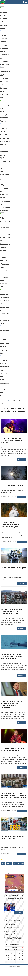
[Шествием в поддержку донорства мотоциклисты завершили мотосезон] (14, 555)
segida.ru (18, 966)
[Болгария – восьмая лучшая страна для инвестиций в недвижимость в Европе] (14, 597)
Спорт (12, 901)
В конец (22, 863)
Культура (8, 853)
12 (11, 955)
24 (6, 959)
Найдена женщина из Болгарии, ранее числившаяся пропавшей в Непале (5, 198)
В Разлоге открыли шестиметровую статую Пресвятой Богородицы (10, 525)
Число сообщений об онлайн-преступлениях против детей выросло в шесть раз (11, 656)
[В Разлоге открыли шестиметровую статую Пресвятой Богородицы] (14, 510)
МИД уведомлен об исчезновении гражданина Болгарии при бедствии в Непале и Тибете (5, 234)
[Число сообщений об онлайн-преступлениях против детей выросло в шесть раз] (14, 642)
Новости (8, 459)
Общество (9, 541)
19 (11, 957)
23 (22, 957)
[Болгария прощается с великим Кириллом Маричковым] (14, 736)
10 (6, 955)
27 (14, 959)
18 (8, 957)
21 (17, 957)
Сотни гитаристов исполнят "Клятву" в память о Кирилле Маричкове (11, 440)
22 (19, 957)
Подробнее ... (21, 459)
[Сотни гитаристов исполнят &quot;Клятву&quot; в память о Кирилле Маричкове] (14, 426)
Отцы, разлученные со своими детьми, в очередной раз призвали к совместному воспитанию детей (13, 795)
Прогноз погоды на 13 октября (12, 485)
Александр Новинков (17, 901)
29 (19, 959)
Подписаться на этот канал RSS (9, 859)
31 (6, 961)
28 (17, 959)
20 (14, 957)
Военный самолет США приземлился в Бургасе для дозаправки (13, 933)
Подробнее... (18, 912)
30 (22, 959)
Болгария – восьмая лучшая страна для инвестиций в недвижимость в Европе (11, 611)
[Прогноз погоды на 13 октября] (14, 473)
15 (19, 955)
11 (8, 955)
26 (11, 959)
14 (17, 955)
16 (22, 955)
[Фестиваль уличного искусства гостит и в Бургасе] (14, 824)
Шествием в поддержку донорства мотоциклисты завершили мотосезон (14, 570)
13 (14, 955)
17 (6, 957)
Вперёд (18, 863)
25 (8, 959)
